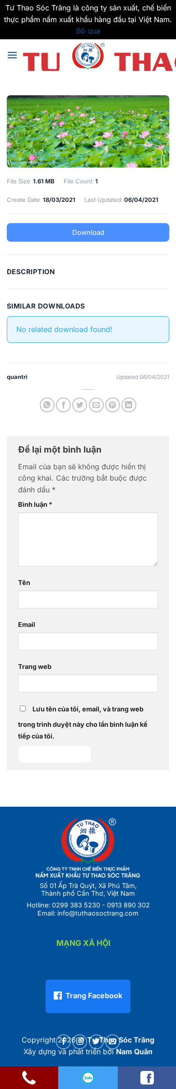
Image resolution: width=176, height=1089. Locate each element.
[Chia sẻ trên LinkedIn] (128, 404)
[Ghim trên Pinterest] (112, 404)
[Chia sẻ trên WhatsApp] (47, 404)
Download (88, 232)
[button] (12, 55)
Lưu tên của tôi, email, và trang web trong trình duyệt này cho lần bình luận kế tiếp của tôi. (83, 722)
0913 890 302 (128, 905)
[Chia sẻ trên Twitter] (79, 404)
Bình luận (35, 504)
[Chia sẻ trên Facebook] (63, 404)
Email (26, 624)
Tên (24, 582)
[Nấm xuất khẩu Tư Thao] (88, 55)
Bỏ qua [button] (88, 30)
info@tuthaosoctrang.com (98, 913)
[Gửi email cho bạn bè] (96, 404)
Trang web (34, 666)
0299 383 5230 (76, 905)
